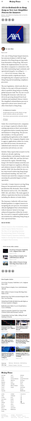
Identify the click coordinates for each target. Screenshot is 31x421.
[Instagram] (21, 397)
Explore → (5, 118)
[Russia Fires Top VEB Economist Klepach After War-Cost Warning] (23, 336)
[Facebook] (2, 19)
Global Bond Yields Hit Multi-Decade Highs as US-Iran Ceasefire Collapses (7, 355)
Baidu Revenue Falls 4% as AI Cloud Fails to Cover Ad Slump (22, 355)
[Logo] (15, 1)
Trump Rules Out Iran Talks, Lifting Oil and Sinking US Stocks (14, 316)
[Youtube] (21, 401)
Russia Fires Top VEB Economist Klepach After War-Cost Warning (22, 341)
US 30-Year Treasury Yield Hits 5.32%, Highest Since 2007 (18, 250)
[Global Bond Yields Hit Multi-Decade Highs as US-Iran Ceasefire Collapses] (8, 349)
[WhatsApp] (12, 19)
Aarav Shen (10, 49)
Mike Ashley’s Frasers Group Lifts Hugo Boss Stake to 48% (18, 262)
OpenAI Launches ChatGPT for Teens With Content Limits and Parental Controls (13, 311)
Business (3, 15)
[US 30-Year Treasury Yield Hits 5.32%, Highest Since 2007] (5, 251)
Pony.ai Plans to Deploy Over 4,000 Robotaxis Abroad (18, 256)
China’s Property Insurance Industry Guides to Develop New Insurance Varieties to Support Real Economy (15, 237)
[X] (6, 19)
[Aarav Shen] (3, 49)
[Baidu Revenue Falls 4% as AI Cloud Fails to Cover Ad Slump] (23, 349)
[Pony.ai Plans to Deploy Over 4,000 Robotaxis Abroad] (5, 257)
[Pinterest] (9, 19)
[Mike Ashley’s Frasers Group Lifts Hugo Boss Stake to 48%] (5, 263)
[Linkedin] (21, 398)
